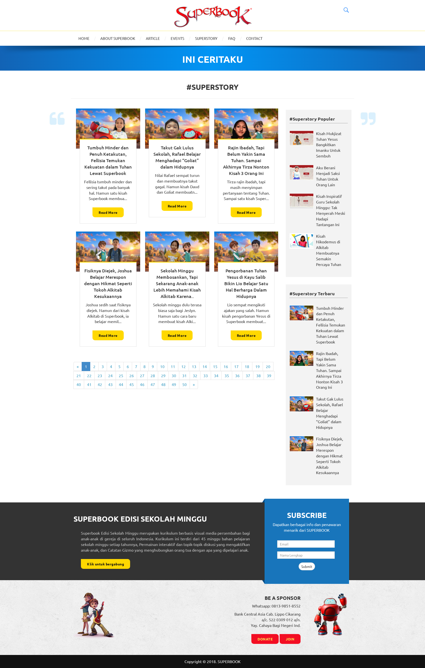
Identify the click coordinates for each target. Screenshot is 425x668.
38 (258, 375)
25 (121, 375)
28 (153, 375)
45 (131, 384)
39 (269, 375)
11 (173, 366)
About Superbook (117, 38)
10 (162, 366)
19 (257, 366)
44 (121, 384)
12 (183, 366)
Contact (254, 38)
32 (195, 375)
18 (247, 366)
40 (78, 384)
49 (174, 384)
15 (215, 366)
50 (184, 384)
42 (100, 384)
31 (184, 375)
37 (248, 375)
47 (153, 384)
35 (227, 375)
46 (142, 384)
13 (194, 366)
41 (89, 384)
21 (78, 375)
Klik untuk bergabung (105, 564)
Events (177, 38)
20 (268, 366)
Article (153, 38)
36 (237, 375)
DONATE (265, 639)
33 (205, 375)
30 (174, 375)
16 (226, 366)
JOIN (290, 639)
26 (131, 375)
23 (100, 375)
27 (142, 375)
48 (163, 384)
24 (110, 375)
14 (204, 366)
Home (84, 38)
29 (163, 375)
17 (236, 366)
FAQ (231, 38)
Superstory (206, 38)
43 (110, 384)
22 (89, 375)
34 (216, 375)
